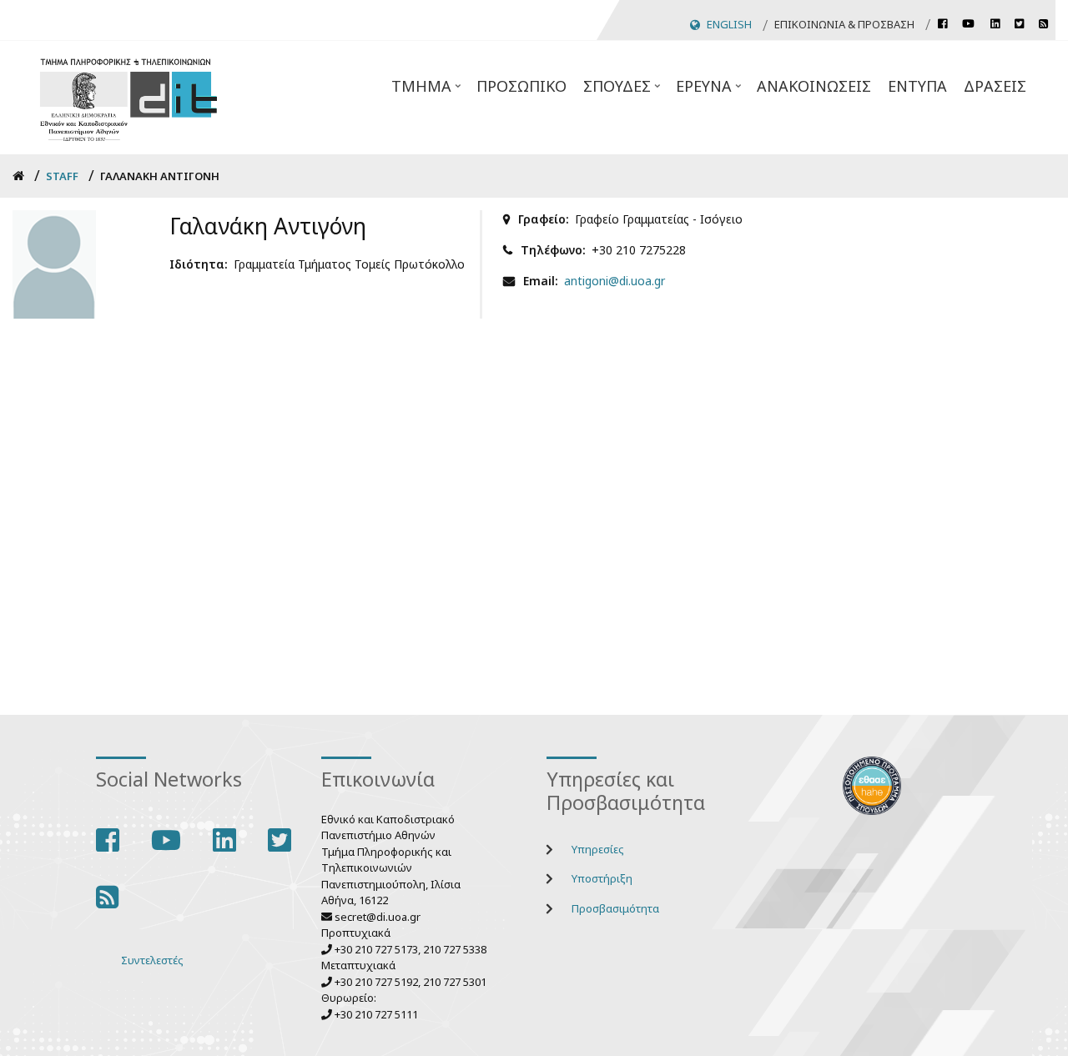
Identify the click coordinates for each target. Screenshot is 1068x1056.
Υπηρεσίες (598, 849)
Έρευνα (710, 91)
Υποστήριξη (602, 878)
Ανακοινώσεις (814, 86)
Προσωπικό (521, 86)
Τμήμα (427, 91)
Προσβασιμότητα (615, 908)
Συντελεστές (152, 960)
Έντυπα (917, 86)
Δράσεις (995, 86)
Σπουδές (623, 91)
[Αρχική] (128, 97)
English (729, 24)
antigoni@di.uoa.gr (614, 281)
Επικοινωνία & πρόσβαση (844, 24)
